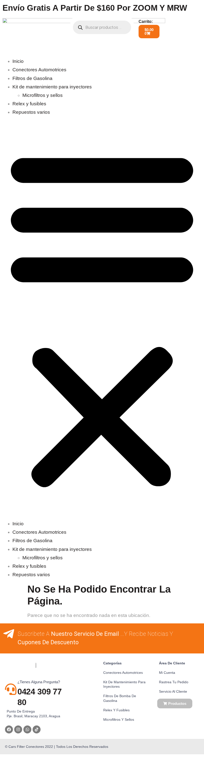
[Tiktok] (37, 729)
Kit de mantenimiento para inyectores (52, 86)
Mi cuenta (167, 673)
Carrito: (146, 21)
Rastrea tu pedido (173, 682)
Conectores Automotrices (39, 69)
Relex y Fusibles (116, 710)
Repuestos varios (31, 112)
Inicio (18, 61)
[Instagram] (18, 729)
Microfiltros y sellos (42, 95)
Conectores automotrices (123, 673)
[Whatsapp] (27, 729)
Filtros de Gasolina (32, 78)
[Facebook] (9, 729)
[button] (102, 318)
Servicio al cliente (173, 691)
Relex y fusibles (29, 103)
